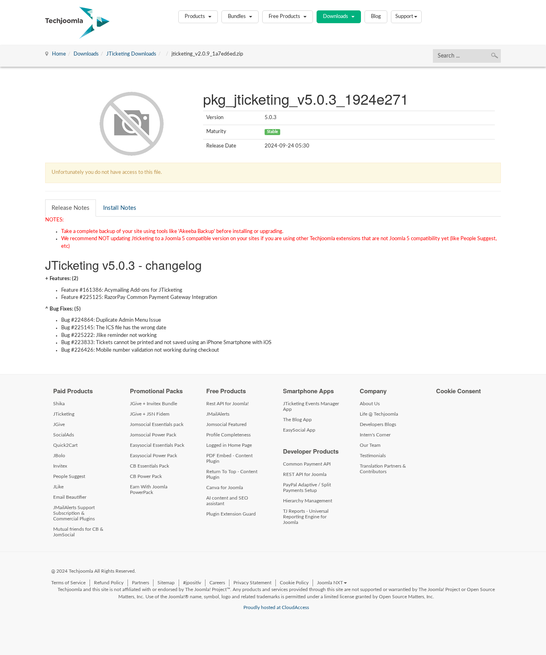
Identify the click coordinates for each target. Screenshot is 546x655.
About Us (370, 403)
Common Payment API (307, 464)
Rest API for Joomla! (227, 403)
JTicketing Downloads (131, 54)
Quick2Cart (65, 445)
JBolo (59, 455)
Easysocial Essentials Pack (157, 445)
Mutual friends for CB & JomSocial (78, 532)
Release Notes (71, 208)
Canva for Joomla (224, 487)
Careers (217, 582)
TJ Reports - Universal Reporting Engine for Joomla (306, 517)
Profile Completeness (228, 434)
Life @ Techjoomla (379, 414)
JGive (59, 424)
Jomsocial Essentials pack (156, 424)
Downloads (336, 16)
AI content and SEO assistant (227, 501)
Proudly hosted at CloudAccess (276, 607)
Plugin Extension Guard (231, 514)
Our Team (370, 445)
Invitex (60, 466)
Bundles (237, 16)
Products (195, 16)
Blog (376, 16)
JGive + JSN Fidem (149, 414)
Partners (140, 582)
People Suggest (69, 476)
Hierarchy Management (307, 500)
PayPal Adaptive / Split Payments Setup (307, 487)
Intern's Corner (375, 434)
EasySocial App (299, 430)
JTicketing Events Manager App (311, 406)
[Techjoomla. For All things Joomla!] (77, 23)
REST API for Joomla (305, 474)
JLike (58, 486)
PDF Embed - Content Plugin (229, 458)
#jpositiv (192, 582)
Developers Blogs (378, 424)
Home (59, 54)
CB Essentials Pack (149, 466)
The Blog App (297, 419)
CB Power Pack (146, 476)
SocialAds (63, 434)
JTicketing (63, 414)
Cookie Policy (294, 582)
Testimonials (373, 455)
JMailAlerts (217, 414)
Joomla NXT (330, 582)
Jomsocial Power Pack (153, 434)
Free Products (285, 16)
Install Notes (119, 208)
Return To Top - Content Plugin (231, 474)
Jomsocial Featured (226, 424)
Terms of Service (68, 582)
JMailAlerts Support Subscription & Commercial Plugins (74, 513)
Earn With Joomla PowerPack (148, 489)
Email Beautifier (69, 497)
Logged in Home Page (229, 445)
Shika (59, 403)
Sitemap (166, 582)
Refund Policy (109, 582)
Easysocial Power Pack (153, 455)
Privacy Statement (252, 582)
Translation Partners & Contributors (383, 469)
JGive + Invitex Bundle (153, 403)
